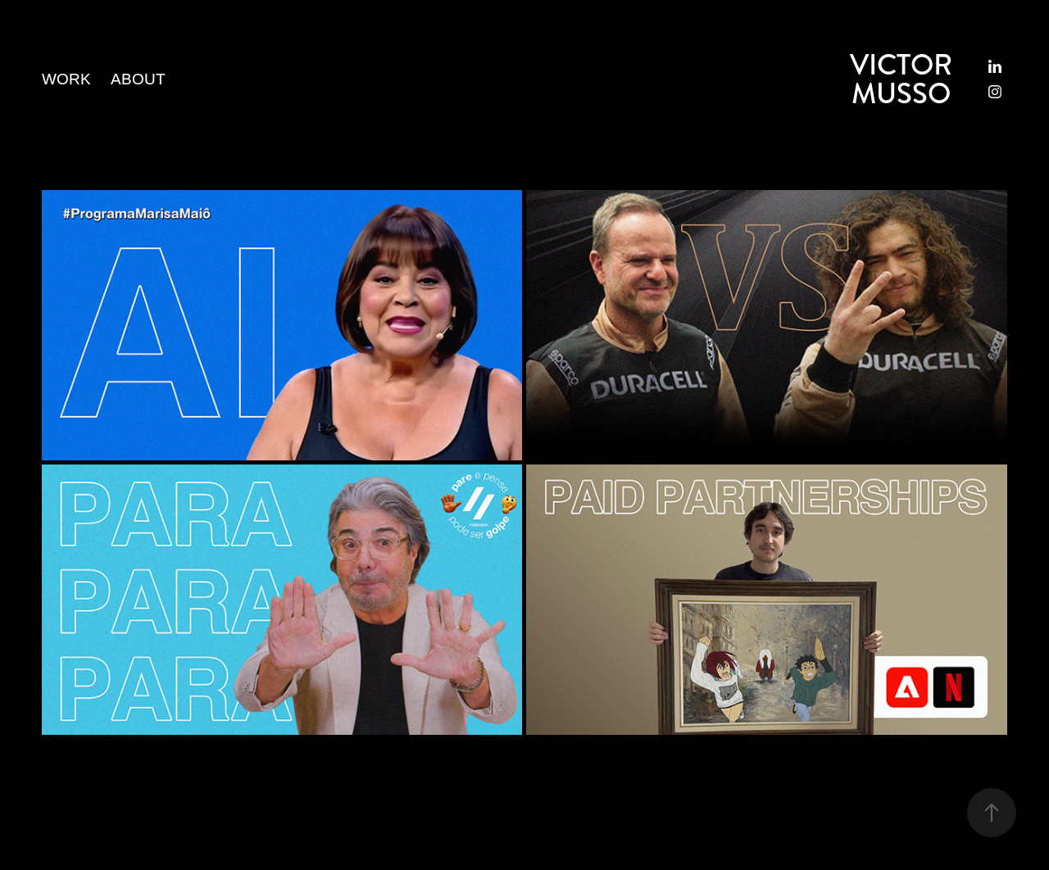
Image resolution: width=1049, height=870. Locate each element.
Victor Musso (904, 79)
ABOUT (138, 79)
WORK (66, 79)
